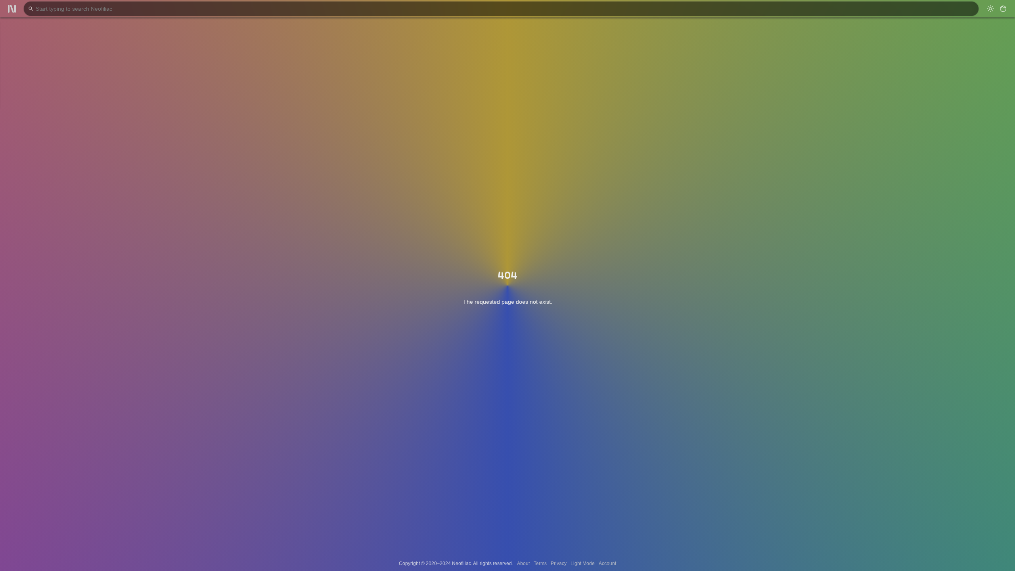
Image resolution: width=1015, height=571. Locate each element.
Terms (540, 563)
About (523, 563)
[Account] (1003, 9)
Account (607, 563)
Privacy (559, 563)
